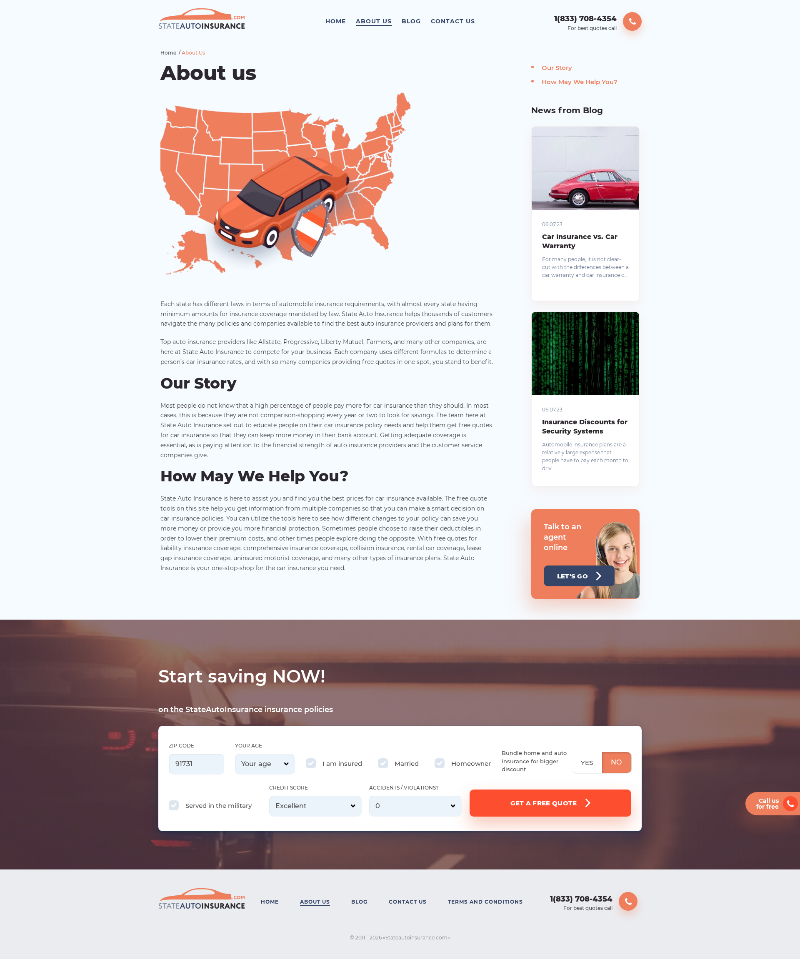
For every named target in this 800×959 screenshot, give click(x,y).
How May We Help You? (580, 82)
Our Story (557, 68)
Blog (411, 21)
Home (335, 21)
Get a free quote (543, 803)
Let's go (572, 576)
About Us (374, 21)
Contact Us (453, 21)
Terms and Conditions (485, 902)
